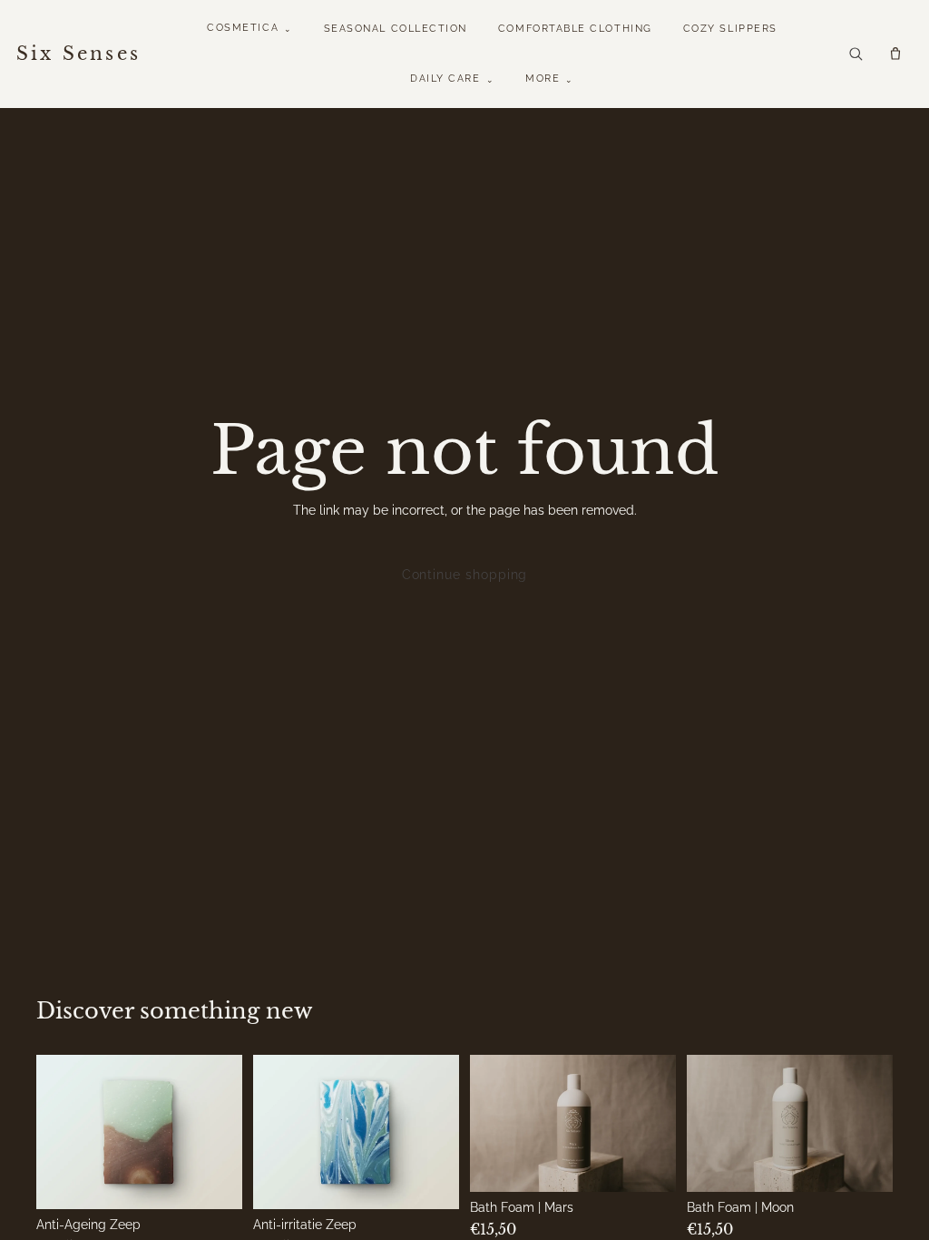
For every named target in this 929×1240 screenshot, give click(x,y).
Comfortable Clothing (575, 28)
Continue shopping (465, 574)
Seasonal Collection (395, 28)
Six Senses (78, 54)
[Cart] (895, 53)
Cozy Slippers (730, 28)
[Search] (855, 53)
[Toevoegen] (215, 1181)
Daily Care (452, 78)
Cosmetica (249, 28)
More (549, 78)
